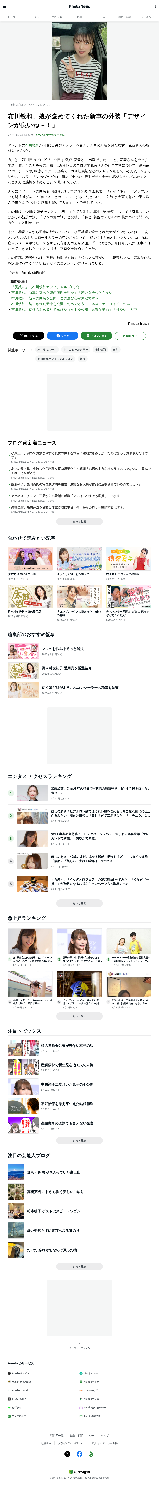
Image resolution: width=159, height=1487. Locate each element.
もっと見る (79, 521)
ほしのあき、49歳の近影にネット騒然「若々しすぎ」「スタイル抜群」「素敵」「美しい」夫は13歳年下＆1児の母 (101, 858)
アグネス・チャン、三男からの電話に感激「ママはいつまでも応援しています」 (67, 496)
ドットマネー (91, 1373)
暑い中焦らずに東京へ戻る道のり (53, 1230)
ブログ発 (56, 17)
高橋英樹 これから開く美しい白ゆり (55, 1191)
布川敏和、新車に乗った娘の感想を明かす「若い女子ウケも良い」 (63, 292)
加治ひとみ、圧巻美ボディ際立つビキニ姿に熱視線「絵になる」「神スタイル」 (130, 1003)
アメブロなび (19, 1416)
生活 (102, 17)
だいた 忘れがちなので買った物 (52, 1250)
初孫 (82, 359)
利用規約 (46, 1443)
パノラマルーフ (47, 349)
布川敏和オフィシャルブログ (55, 359)
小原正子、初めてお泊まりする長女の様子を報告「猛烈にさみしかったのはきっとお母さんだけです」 (79, 455)
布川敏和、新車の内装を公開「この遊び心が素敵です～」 (56, 298)
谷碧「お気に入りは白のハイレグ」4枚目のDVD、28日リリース (32, 1002)
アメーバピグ (91, 1390)
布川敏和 (32, 145)
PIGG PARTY (19, 1399)
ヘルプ (105, 1435)
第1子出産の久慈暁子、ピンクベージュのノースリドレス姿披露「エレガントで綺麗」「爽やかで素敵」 (32, 961)
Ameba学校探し (92, 1416)
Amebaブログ (91, 1381)
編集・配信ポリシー (82, 1435)
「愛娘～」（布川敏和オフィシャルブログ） (46, 287)
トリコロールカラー (76, 349)
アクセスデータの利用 (104, 1443)
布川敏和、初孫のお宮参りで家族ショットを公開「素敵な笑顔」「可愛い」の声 (74, 309)
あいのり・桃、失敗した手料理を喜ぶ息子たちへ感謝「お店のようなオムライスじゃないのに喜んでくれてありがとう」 (81, 471)
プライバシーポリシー (71, 1443)
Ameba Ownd (20, 1390)
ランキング (147, 17)
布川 (115, 349)
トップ (11, 17)
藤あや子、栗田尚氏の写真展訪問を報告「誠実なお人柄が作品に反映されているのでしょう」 (76, 484)
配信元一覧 (57, 1435)
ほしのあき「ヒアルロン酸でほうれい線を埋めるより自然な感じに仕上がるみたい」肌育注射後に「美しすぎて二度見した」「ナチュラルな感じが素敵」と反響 (100, 815)
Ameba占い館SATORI (95, 1407)
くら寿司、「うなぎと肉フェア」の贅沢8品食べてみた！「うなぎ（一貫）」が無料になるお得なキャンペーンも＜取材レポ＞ (100, 881)
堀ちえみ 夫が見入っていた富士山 (53, 1172)
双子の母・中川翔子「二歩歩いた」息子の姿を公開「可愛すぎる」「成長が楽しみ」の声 (81, 961)
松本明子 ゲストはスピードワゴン (53, 1211)
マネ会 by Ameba (21, 1381)
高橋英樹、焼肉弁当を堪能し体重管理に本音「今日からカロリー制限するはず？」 (68, 507)
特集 (79, 17)
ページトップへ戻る (79, 1348)
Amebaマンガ (91, 1399)
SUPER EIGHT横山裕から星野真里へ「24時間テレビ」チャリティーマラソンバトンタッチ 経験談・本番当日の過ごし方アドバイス (131, 962)
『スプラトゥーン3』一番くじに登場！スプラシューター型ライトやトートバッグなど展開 (81, 1003)
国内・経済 (125, 17)
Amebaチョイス (20, 1373)
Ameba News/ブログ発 (50, 135)
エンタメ (34, 17)
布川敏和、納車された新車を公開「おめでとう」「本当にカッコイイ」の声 (70, 303)
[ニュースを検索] (154, 6)
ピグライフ (18, 1407)
